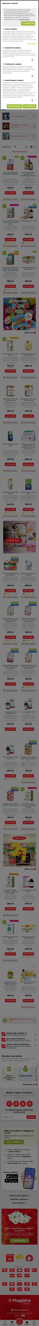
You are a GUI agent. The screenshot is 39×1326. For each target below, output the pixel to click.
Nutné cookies (11, 29)
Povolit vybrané (14, 106)
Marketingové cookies (14, 80)
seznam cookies (24, 19)
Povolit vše (29, 23)
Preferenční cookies (13, 64)
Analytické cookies (13, 48)
